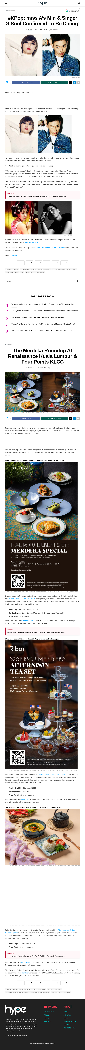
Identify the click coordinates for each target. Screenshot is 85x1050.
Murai (46, 1015)
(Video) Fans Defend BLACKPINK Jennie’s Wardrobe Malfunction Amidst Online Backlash (45, 311)
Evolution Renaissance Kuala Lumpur (18, 989)
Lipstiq (46, 1018)
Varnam (47, 1021)
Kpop (74, 269)
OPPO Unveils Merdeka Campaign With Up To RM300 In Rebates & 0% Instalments (36, 632)
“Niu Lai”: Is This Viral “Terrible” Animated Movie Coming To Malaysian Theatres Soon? (43, 324)
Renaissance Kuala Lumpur (40, 992)
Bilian (30, 29)
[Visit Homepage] (42, 3)
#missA (15, 269)
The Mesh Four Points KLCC (61, 992)
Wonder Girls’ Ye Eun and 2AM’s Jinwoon (49, 248)
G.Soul (33, 269)
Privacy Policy (69, 1028)
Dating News (25, 269)
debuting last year (31, 242)
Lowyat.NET (49, 1012)
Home (7, 10)
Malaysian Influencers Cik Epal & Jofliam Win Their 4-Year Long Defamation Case (42, 330)
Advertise (67, 1015)
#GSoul (8, 269)
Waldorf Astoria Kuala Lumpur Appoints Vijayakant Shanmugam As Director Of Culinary (43, 304)
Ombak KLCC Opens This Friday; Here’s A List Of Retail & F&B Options (38, 317)
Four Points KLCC (39, 989)
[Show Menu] (6, 3)
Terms (66, 1025)
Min (22, 272)
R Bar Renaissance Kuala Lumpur (17, 992)
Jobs (65, 1018)
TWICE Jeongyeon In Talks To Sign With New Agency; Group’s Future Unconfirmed (36, 196)
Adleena (31, 368)
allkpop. (14, 255)
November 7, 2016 (41, 29)
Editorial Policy (70, 1021)
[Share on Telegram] (74, 82)
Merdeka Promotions (54, 989)
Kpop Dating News (12, 272)
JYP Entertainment (44, 269)
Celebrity (12, 10)
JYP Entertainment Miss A (61, 269)
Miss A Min (29, 272)
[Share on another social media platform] (78, 82)
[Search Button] (79, 3)
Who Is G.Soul (39, 272)
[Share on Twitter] (70, 82)
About (66, 1012)
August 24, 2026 (41, 368)
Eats (11, 344)
